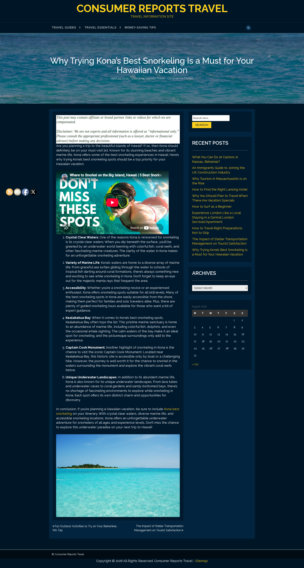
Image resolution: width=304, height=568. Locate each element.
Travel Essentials (100, 27)
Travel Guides (64, 27)
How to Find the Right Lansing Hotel (219, 189)
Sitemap (201, 561)
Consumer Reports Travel (152, 8)
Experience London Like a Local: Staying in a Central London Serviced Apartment (216, 217)
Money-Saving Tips (140, 27)
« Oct (195, 364)
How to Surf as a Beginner (212, 206)
